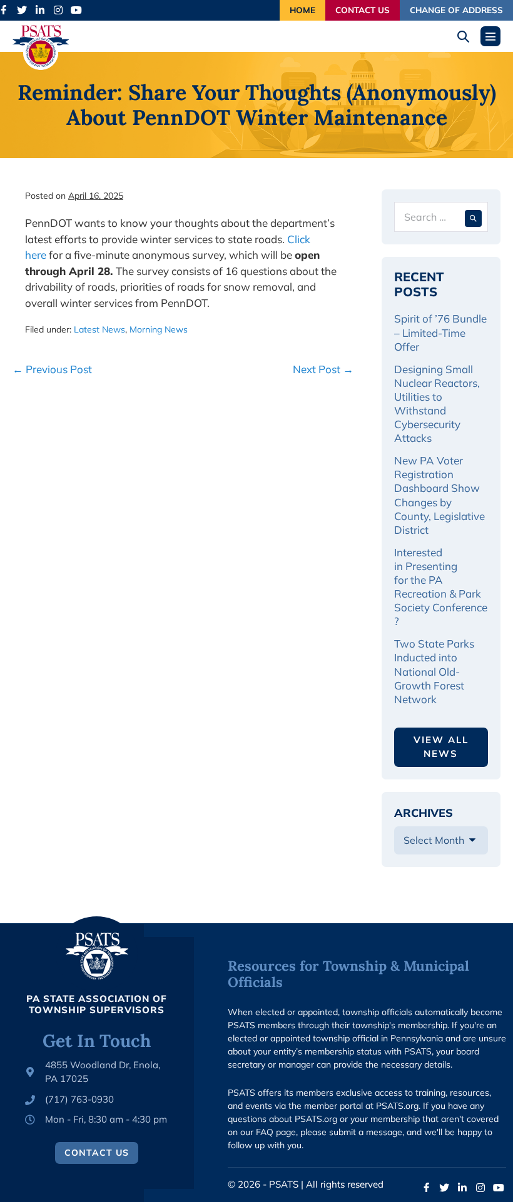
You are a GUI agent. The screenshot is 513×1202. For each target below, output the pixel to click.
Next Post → (323, 369)
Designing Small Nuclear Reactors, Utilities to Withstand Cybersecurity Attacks (437, 403)
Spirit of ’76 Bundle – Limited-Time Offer (440, 332)
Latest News (99, 329)
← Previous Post (52, 369)
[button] (467, 36)
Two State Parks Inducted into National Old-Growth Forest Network (434, 671)
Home (302, 9)
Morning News (159, 329)
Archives (423, 813)
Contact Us (362, 9)
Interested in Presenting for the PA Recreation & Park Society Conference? (440, 587)
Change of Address (456, 9)
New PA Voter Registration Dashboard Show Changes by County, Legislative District (440, 495)
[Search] (473, 217)
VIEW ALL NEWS (441, 747)
